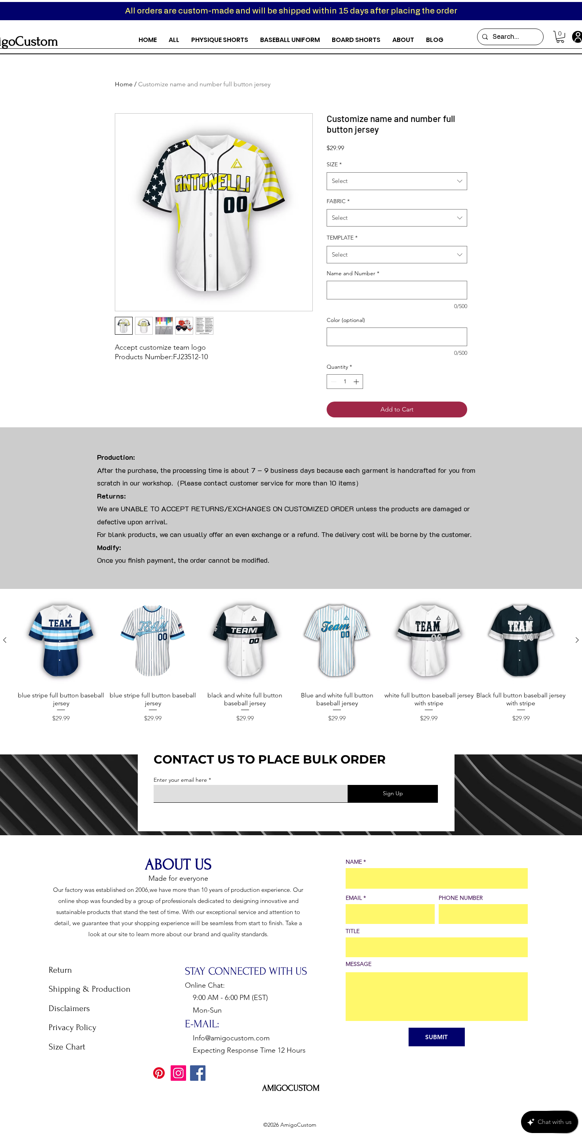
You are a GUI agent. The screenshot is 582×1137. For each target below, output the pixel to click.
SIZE (334, 164)
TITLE (352, 931)
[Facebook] (197, 1073)
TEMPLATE (342, 237)
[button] (560, 37)
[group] (291, 659)
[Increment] (357, 382)
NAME (354, 862)
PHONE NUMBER (461, 898)
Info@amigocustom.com (231, 1038)
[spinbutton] (345, 382)
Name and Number (353, 273)
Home (124, 84)
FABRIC (338, 201)
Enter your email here (180, 780)
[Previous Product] (5, 640)
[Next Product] (577, 640)
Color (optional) (346, 320)
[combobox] (397, 181)
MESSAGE (358, 964)
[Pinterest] (159, 1073)
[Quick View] (61, 640)
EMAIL (354, 898)
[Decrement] (333, 382)
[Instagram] (178, 1073)
